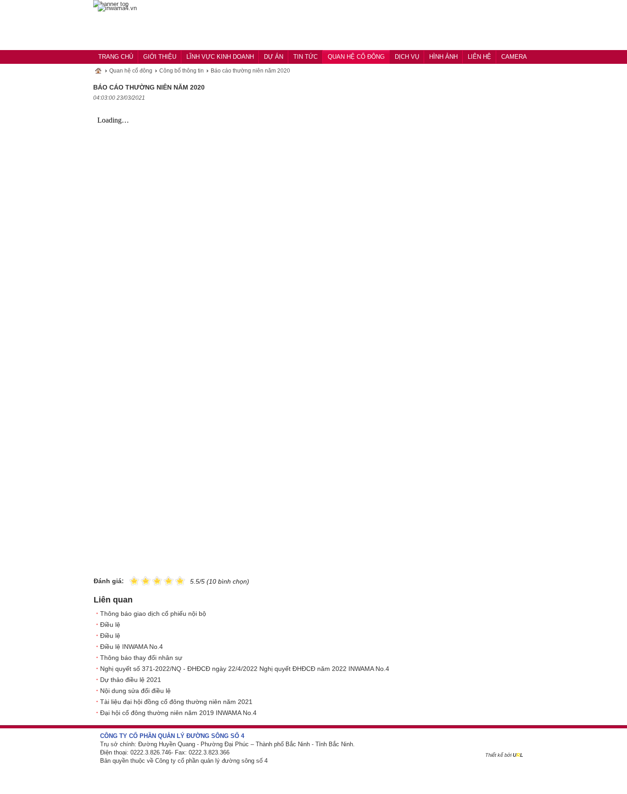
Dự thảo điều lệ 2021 (130, 679)
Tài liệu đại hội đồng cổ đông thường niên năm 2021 (176, 701)
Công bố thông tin (181, 71)
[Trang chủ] (117, 8)
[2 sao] (140, 580)
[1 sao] (134, 580)
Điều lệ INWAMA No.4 (131, 646)
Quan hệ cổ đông (130, 71)
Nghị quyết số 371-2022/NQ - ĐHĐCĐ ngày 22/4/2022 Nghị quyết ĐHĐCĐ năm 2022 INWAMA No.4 (244, 668)
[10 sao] (129, 580)
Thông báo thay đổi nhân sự (141, 657)
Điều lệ (110, 624)
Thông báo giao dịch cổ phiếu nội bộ (153, 613)
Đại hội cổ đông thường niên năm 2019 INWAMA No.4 (178, 712)
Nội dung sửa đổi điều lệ (135, 690)
